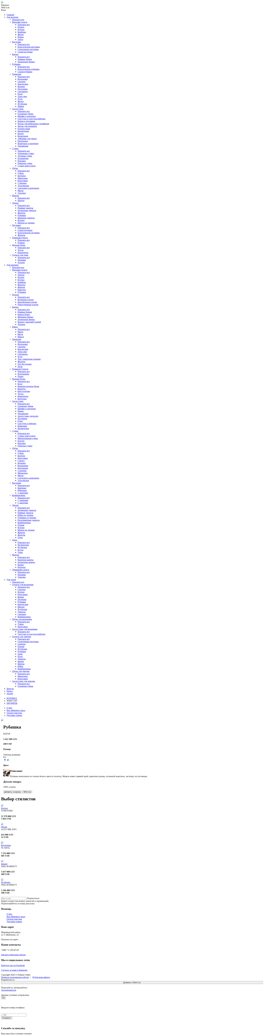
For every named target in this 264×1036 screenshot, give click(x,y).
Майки (21, 106)
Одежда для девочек (21, 636)
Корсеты (22, 389)
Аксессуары (17, 109)
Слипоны (22, 183)
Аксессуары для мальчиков (24, 629)
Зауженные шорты (26, 562)
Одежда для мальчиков (22, 584)
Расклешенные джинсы (29, 520)
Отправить (6, 1018)
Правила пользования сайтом (15, 977)
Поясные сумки (25, 163)
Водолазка (6, 845)
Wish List (27, 792)
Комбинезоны (18, 495)
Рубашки (16, 64)
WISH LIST (12, 701)
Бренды (10, 688)
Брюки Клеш (24, 314)
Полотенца (23, 141)
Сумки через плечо (26, 166)
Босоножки (23, 465)
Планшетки (23, 158)
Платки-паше (24, 128)
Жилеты (21, 213)
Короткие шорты (25, 560)
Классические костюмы (29, 47)
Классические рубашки (28, 69)
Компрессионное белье (28, 386)
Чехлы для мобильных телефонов (33, 124)
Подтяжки (22, 418)
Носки (21, 133)
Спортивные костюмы (28, 49)
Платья (15, 294)
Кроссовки (23, 181)
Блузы (20, 550)
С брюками (23, 500)
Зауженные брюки (26, 62)
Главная (10, 14)
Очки (20, 421)
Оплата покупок (14, 713)
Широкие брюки (25, 317)
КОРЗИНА (12, 698)
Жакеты (21, 287)
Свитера (21, 81)
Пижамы (22, 260)
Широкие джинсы (26, 218)
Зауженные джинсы (27, 210)
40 (7, 760)
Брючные (22, 488)
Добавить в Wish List (132, 982)
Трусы (21, 250)
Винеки (21, 86)
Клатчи (21, 441)
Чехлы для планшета (27, 126)
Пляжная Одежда (20, 369)
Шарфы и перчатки (27, 116)
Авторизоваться (8, 990)
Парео (20, 376)
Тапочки (22, 193)
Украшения (23, 146)
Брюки (15, 54)
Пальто (21, 27)
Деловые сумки (25, 156)
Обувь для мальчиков (22, 619)
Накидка (22, 290)
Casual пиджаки (25, 230)
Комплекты (23, 252)
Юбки (15, 327)
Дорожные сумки (26, 153)
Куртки (21, 29)
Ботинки (22, 176)
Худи (20, 99)
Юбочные (22, 490)
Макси (21, 337)
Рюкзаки (22, 161)
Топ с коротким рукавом (29, 359)
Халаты (21, 262)
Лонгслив (22, 96)
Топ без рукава (24, 364)
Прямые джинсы (25, 208)
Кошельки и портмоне (28, 143)
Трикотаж (16, 74)
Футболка (5, 882)
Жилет (21, 34)
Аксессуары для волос (28, 416)
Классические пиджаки (29, 233)
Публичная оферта (41, 977)
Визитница (23, 136)
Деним (15, 203)
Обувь (15, 168)
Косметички (23, 131)
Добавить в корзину (12, 792)
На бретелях (23, 545)
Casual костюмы (25, 52)
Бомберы (22, 32)
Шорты (15, 195)
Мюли (21, 190)
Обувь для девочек (21, 671)
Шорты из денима (26, 223)
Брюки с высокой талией (29, 322)
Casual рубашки (25, 71)
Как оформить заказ (16, 710)
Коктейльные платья (27, 302)
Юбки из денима (25, 515)
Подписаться (33, 898)
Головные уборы (25, 114)
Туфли (21, 173)
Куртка (4, 808)
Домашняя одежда (20, 570)
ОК (3, 998)
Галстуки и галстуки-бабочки (31, 119)
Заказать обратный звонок (13, 955)
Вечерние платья (25, 299)
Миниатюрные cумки (28, 438)
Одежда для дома (20, 255)
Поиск (10, 691)
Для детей (11, 579)
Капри (21, 565)
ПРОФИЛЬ (12, 703)
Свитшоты (23, 91)
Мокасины (23, 178)
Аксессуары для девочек (23, 681)
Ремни (21, 411)
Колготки (22, 399)
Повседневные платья (28, 304)
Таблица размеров (11, 755)
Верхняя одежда (19, 22)
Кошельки (22, 426)
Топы (20, 537)
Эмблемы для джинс (27, 138)
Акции (10, 693)
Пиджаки (16, 225)
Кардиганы (23, 84)
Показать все (18, 19)
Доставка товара (14, 715)
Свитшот (22, 614)
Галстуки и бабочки (27, 423)
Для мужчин (12, 17)
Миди (20, 334)
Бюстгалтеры (24, 391)
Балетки (21, 456)
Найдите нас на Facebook (13, 965)
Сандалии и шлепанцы (28, 188)
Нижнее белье (18, 245)
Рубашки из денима (27, 517)
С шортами (23, 493)
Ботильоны (23, 468)
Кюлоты (21, 567)
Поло (20, 94)
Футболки (22, 104)
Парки (21, 37)
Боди (20, 384)
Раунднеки (23, 89)
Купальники (23, 374)
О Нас (9, 708)
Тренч (20, 39)
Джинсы (22, 612)
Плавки (21, 242)
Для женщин (13, 265)
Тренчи (21, 275)
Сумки (15, 148)
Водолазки (23, 79)
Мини (20, 332)
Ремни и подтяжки (26, 121)
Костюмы (16, 42)
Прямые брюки (25, 59)
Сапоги (21, 460)
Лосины (21, 324)
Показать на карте (9, 939)
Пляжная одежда (20, 237)
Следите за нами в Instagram (14, 970)
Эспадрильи (23, 185)
